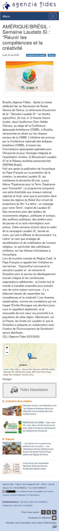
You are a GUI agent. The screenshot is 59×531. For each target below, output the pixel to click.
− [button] (7, 352)
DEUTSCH (18, 506)
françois (52, 55)
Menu (6, 16)
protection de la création (36, 55)
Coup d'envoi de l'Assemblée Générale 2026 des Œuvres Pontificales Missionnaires (36, 466)
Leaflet (6, 369)
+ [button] (7, 348)
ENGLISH (34, 502)
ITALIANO (24, 502)
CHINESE (28, 506)
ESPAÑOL (43, 502)
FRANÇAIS (6, 506)
